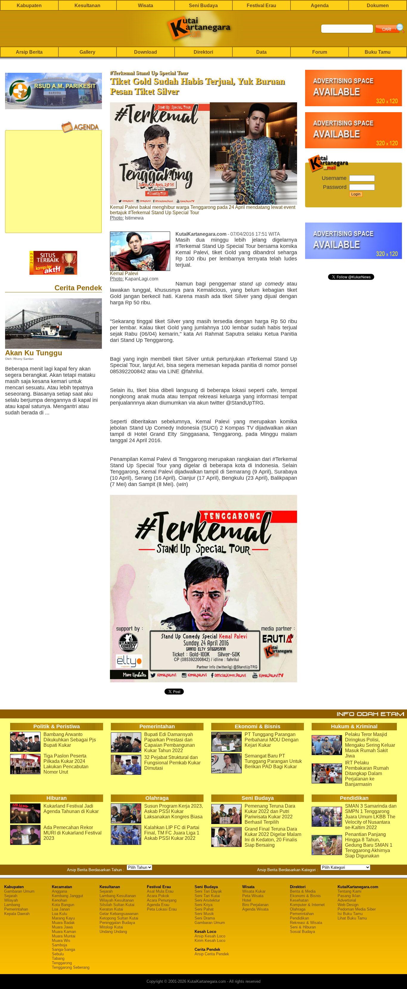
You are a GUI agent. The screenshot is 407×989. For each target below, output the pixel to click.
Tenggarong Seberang (70, 967)
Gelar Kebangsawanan (119, 913)
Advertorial (347, 900)
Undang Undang (113, 931)
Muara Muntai (63, 936)
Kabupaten (29, 5)
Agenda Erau (158, 904)
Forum (319, 52)
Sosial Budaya (302, 931)
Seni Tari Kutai (207, 896)
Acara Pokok (158, 896)
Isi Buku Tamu (350, 913)
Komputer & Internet (307, 904)
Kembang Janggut (67, 896)
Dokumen (378, 5)
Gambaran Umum (19, 891)
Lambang (12, 904)
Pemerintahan (16, 909)
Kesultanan (87, 5)
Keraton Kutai (111, 909)
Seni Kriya (203, 904)
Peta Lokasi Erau (162, 909)
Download (145, 52)
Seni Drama (205, 918)
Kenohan (59, 900)
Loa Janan (61, 909)
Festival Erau (261, 5)
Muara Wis (61, 940)
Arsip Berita (29, 52)
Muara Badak (63, 922)
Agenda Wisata (255, 909)
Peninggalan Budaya (117, 922)
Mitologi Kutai (111, 927)
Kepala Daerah (16, 913)
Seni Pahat (204, 909)
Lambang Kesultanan (118, 896)
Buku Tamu (378, 52)
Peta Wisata (252, 896)
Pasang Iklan (349, 896)
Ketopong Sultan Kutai (119, 918)
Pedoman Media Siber (357, 909)
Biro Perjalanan (255, 904)
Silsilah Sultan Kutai (117, 904)
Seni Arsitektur (207, 900)
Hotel (246, 900)
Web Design (348, 904)
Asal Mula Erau (160, 891)
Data (261, 52)
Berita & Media (303, 891)
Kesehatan (299, 900)
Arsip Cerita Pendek (212, 954)
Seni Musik (204, 913)
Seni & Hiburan (303, 927)
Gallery (87, 52)
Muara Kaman (64, 931)
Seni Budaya (203, 5)
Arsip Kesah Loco (210, 936)
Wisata (145, 5)
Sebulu (58, 954)
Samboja (59, 945)
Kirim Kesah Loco (210, 940)
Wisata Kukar (253, 891)
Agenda (320, 5)
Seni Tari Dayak (208, 891)
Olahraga (297, 909)
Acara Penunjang (161, 900)
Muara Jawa (62, 927)
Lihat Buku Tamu (352, 918)
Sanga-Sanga (63, 949)
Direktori (203, 52)
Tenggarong (62, 963)
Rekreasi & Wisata (306, 922)
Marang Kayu (63, 918)
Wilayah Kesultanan (117, 900)
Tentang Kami (349, 891)
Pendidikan (299, 918)
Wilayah (11, 900)
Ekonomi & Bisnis (305, 896)
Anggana (59, 891)
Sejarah (10, 896)
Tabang (58, 958)
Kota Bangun (63, 904)
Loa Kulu (59, 913)
